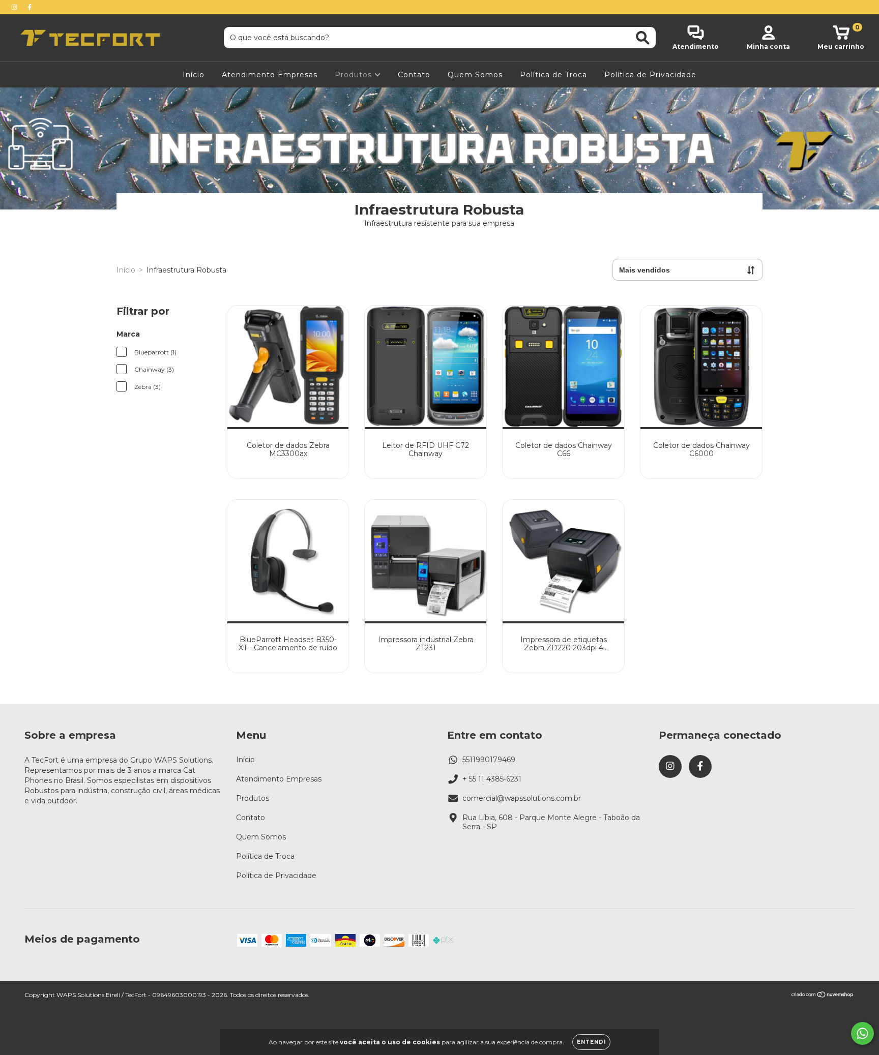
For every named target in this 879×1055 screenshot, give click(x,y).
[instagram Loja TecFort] (15, 7)
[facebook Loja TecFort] (29, 7)
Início (193, 74)
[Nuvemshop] (823, 996)
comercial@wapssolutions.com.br (521, 798)
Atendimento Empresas (269, 74)
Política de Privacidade (650, 74)
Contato (414, 74)
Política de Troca (553, 74)
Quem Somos (475, 74)
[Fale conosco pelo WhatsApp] (862, 1033)
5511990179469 (488, 759)
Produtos (354, 74)
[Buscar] (643, 38)
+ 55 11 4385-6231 (491, 778)
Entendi (591, 1042)
